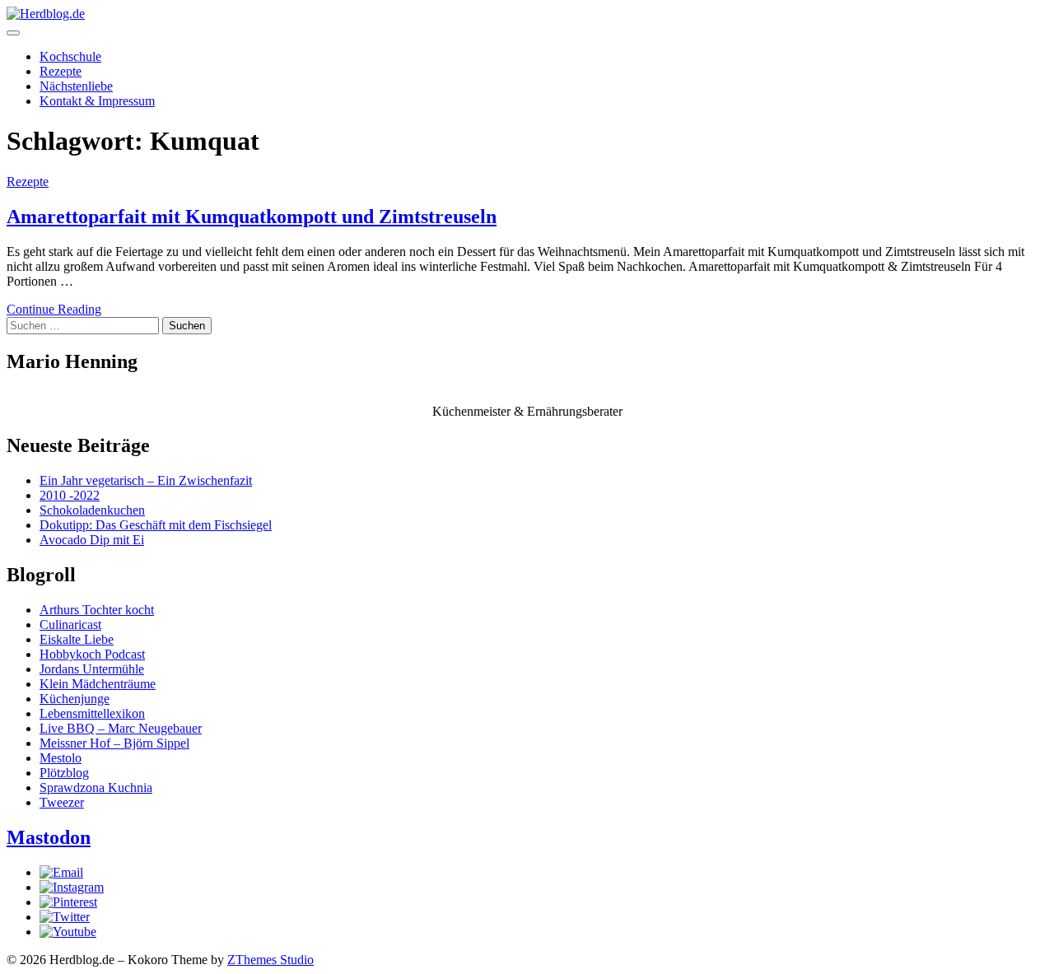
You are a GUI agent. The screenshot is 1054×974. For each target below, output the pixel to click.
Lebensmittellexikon (92, 713)
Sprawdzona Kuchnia (96, 788)
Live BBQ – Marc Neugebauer (121, 728)
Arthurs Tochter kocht (97, 610)
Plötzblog (64, 773)
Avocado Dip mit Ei (92, 540)
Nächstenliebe (76, 86)
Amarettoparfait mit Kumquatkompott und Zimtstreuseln (252, 216)
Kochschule (70, 56)
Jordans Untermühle (92, 669)
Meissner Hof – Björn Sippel (114, 743)
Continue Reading (54, 309)
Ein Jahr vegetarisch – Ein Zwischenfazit (146, 480)
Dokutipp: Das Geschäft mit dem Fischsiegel (156, 525)
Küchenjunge (75, 699)
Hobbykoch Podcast (92, 654)
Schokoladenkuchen (92, 510)
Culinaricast (70, 624)
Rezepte (61, 71)
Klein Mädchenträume (98, 684)
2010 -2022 (70, 495)
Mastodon (49, 837)
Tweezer (62, 802)
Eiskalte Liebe (77, 639)
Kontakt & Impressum (97, 101)
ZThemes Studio (270, 960)
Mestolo (61, 758)
